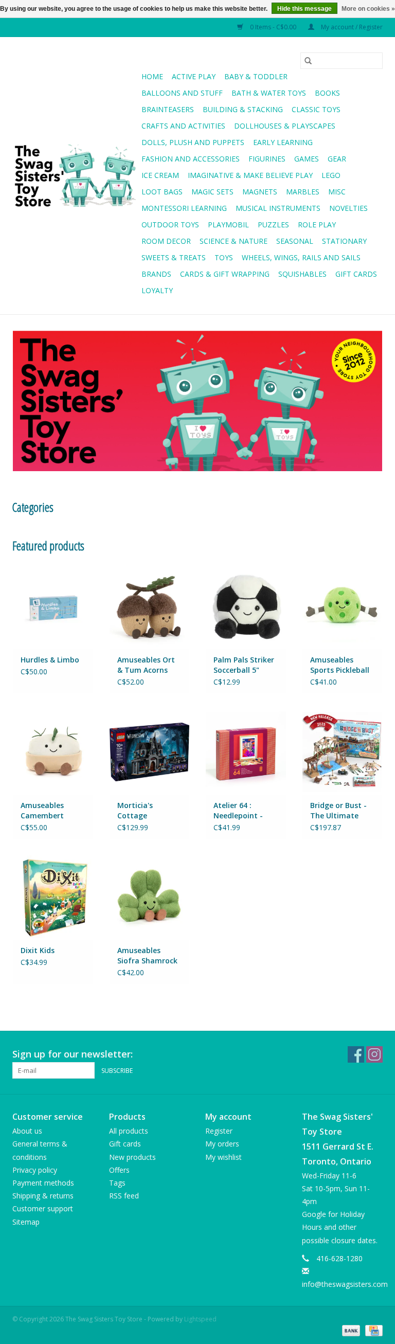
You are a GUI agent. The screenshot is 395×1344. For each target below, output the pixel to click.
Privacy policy (34, 1170)
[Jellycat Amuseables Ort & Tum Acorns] (149, 606)
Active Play (194, 76)
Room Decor (166, 241)
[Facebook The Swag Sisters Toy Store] (356, 1054)
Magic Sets (212, 191)
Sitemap (26, 1222)
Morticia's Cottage (135, 810)
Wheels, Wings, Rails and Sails (301, 257)
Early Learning (283, 142)
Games (306, 159)
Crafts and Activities (183, 126)
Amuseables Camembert (42, 810)
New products (132, 1157)
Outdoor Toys (170, 224)
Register (218, 1131)
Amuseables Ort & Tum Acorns (146, 665)
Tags (117, 1183)
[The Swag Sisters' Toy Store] (75, 176)
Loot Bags (162, 191)
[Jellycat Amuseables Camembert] (53, 751)
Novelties (348, 208)
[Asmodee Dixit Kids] (53, 897)
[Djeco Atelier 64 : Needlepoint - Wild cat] (245, 751)
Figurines (266, 159)
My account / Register (351, 27)
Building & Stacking (243, 109)
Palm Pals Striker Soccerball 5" (243, 665)
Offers (119, 1170)
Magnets (259, 191)
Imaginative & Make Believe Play (250, 175)
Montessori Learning (184, 208)
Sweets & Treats (173, 257)
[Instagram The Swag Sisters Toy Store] (374, 1054)
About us (27, 1131)
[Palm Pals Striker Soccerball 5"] (245, 606)
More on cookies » (368, 8)
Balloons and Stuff (182, 93)
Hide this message (304, 8)
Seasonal (294, 241)
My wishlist (223, 1157)
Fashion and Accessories (190, 159)
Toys (223, 257)
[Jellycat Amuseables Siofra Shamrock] (149, 897)
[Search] (308, 60)
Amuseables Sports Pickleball (339, 665)
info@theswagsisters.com (345, 1284)
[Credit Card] (372, 1329)
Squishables (302, 274)
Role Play (317, 224)
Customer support (42, 1208)
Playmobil (228, 224)
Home (152, 76)
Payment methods (43, 1183)
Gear (337, 159)
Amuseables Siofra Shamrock (147, 955)
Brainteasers (167, 109)
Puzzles (273, 224)
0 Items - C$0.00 (273, 27)
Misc (337, 191)
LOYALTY (157, 290)
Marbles (302, 191)
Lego (330, 175)
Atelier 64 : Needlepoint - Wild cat (238, 810)
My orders (222, 1144)
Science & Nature (233, 241)
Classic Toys (316, 109)
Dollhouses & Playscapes (284, 126)
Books (327, 93)
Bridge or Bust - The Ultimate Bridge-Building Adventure (338, 810)
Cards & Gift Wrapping (225, 274)
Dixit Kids (38, 950)
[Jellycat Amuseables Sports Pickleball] (342, 606)
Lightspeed (200, 1319)
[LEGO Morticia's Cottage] (149, 751)
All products (128, 1131)
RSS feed (124, 1195)
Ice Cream (160, 175)
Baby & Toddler (256, 76)
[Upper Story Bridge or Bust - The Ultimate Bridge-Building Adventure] (342, 751)
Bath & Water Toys (268, 93)
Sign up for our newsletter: (72, 1054)
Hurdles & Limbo (50, 660)
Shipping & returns (43, 1195)
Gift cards (356, 274)
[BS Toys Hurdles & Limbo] (53, 606)
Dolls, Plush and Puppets (192, 142)
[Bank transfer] (350, 1329)
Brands (156, 274)
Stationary (344, 241)
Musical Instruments (278, 208)
